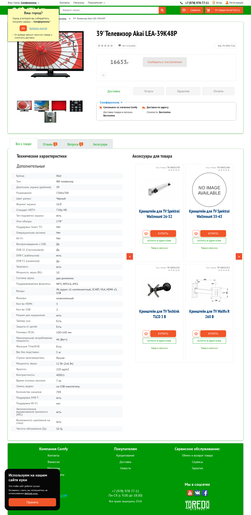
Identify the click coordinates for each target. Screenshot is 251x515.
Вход (219, 2)
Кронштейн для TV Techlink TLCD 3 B (159, 314)
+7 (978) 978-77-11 (197, 3)
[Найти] (162, 10)
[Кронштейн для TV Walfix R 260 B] (209, 290)
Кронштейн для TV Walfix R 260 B (209, 314)
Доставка (125, 462)
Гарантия (197, 468)
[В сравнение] (146, 233)
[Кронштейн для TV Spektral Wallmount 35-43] (209, 190)
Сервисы (197, 462)
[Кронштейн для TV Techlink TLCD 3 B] (159, 290)
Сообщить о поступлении (165, 62)
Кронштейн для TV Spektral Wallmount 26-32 (159, 214)
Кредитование (125, 455)
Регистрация (236, 2)
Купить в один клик (159, 240)
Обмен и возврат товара (197, 455)
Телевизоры (60, 18)
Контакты (65, 2)
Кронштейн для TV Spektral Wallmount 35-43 (209, 214)
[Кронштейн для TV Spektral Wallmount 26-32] (159, 190)
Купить (163, 233)
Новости (125, 468)
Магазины (78, 2)
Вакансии (54, 462)
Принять (32, 502)
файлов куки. (31, 493)
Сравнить (195, 10)
